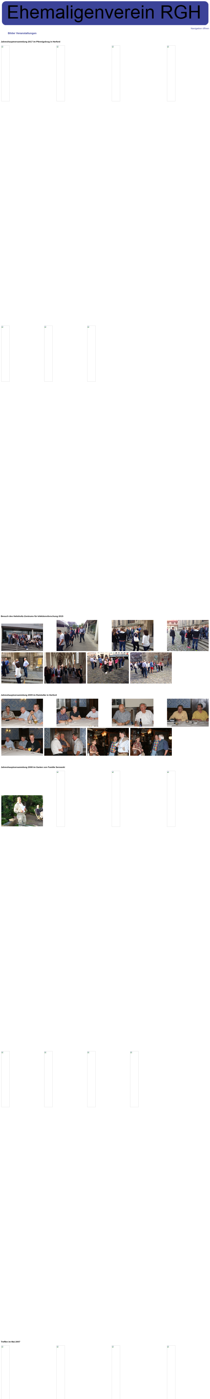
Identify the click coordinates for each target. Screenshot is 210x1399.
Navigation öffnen (200, 28)
